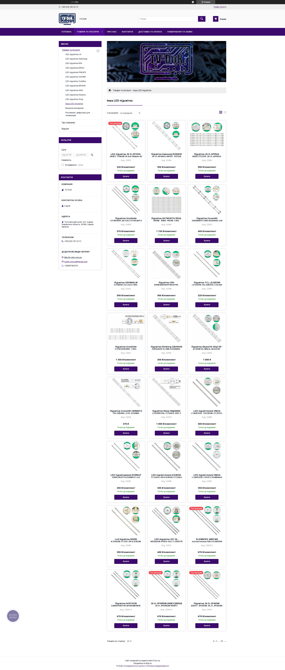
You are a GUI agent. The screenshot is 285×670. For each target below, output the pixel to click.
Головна (66, 32)
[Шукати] (201, 19)
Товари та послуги (88, 32)
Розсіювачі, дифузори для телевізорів (77, 113)
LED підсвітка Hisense (75, 95)
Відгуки (65, 129)
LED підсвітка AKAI (74, 90)
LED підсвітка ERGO (74, 68)
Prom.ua (156, 661)
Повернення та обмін (179, 32)
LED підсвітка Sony (74, 99)
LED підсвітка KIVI (73, 63)
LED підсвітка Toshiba (75, 81)
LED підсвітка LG (73, 54)
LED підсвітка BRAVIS (75, 86)
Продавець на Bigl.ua (142, 663)
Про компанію (68, 122)
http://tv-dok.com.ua (73, 257)
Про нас (112, 32)
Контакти (127, 32)
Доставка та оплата (150, 32)
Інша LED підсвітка (74, 104)
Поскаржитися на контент (134, 666)
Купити (126, 176)
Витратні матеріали (74, 108)
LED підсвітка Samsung (76, 59)
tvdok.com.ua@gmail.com (75, 261)
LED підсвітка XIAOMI (75, 77)
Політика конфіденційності (157, 666)
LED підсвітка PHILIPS (75, 72)
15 (222, 641)
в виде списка (225, 113)
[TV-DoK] (67, 24)
